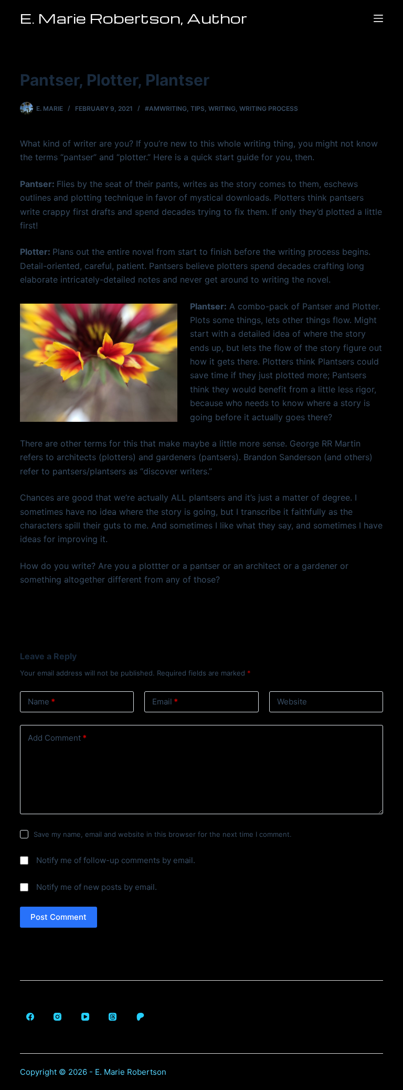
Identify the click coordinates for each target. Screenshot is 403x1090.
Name (41, 702)
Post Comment (58, 917)
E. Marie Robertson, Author (133, 17)
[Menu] (378, 18)
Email (165, 702)
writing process (268, 108)
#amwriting (166, 108)
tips (197, 108)
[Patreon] (140, 1017)
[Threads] (113, 1017)
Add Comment (57, 738)
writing (222, 108)
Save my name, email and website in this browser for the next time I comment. (163, 834)
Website (292, 702)
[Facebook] (30, 1017)
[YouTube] (85, 1017)
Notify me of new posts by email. (96, 887)
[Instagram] (58, 1017)
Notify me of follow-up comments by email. (115, 860)
